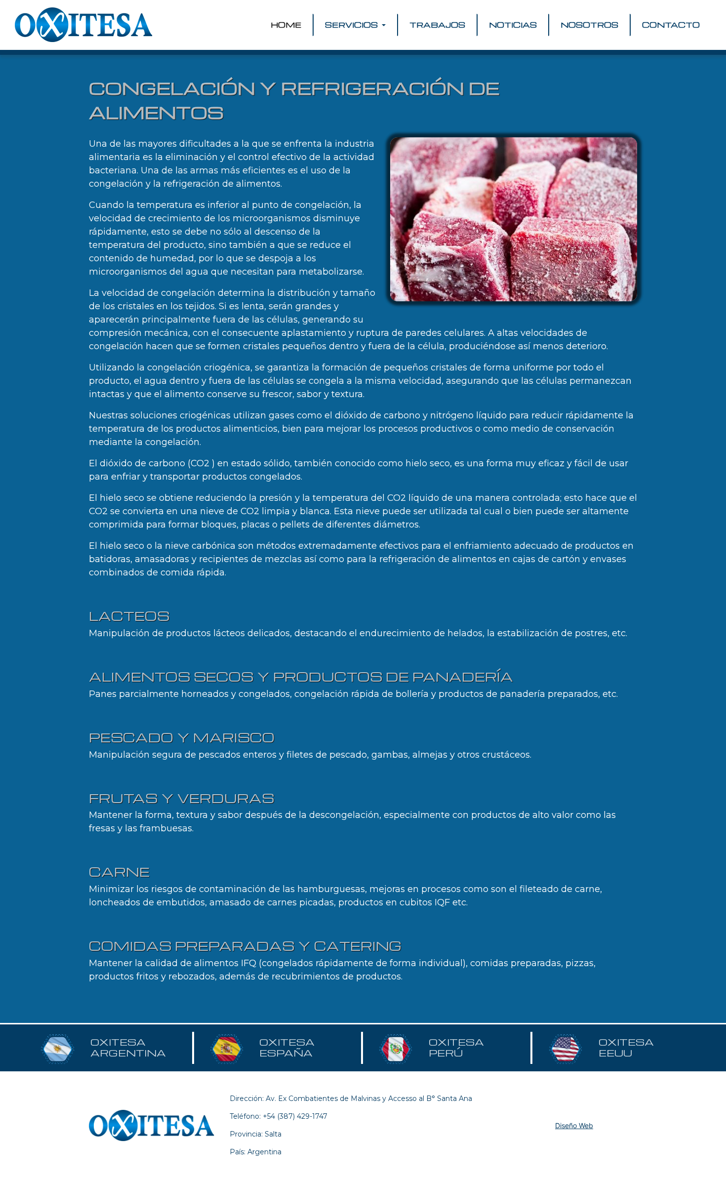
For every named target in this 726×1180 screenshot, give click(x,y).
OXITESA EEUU (626, 1047)
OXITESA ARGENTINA (128, 1047)
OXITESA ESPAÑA (287, 1047)
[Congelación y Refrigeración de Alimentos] (513, 219)
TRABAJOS (437, 25)
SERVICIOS (352, 25)
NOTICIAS (513, 25)
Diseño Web (574, 1125)
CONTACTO (671, 25)
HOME (288, 25)
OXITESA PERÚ (456, 1047)
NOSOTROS (589, 25)
